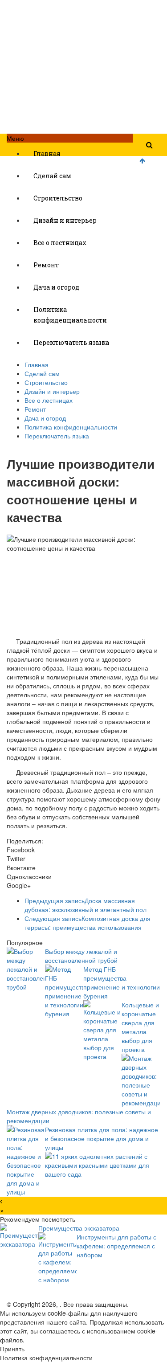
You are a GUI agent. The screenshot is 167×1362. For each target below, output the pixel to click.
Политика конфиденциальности (70, 314)
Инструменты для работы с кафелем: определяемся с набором (116, 1245)
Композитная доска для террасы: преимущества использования (87, 923)
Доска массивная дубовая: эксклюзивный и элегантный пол (85, 905)
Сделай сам (52, 176)
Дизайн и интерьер (65, 220)
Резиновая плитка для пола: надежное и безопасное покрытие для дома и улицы (101, 1138)
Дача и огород (56, 287)
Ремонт (46, 265)
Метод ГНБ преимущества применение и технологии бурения (121, 982)
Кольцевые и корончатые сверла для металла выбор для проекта (140, 1027)
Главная (47, 153)
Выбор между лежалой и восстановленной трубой (81, 956)
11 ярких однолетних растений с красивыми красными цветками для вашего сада (97, 1165)
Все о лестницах (59, 242)
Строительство (57, 198)
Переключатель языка (71, 342)
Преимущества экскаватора (78, 1227)
